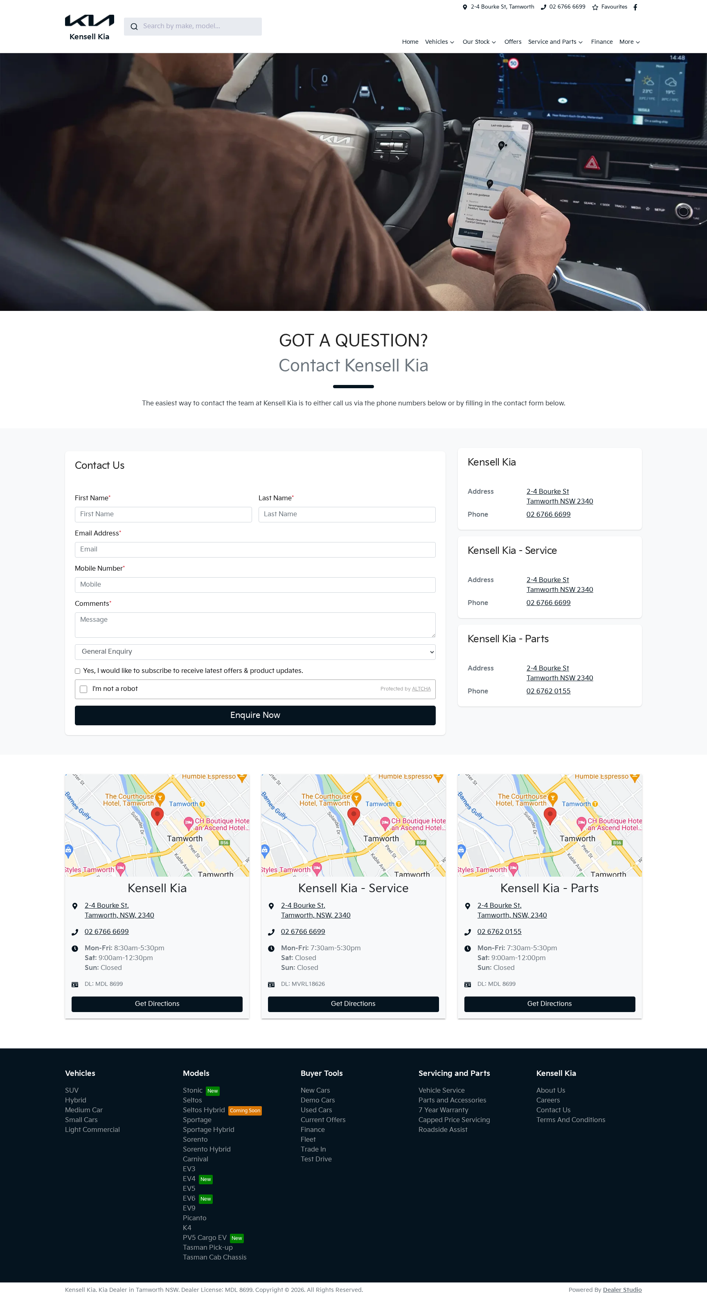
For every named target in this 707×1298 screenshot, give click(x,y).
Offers (513, 41)
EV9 (189, 1209)
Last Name (276, 498)
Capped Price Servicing (454, 1120)
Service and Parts (552, 41)
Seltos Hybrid (204, 1110)
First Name (92, 498)
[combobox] (193, 27)
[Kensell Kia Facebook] (637, 7)
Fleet (308, 1140)
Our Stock (476, 41)
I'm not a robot (115, 689)
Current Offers (323, 1120)
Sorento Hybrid (207, 1150)
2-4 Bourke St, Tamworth (502, 7)
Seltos (192, 1101)
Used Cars (316, 1110)
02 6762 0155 (549, 691)
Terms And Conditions (571, 1120)
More (626, 41)
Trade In (313, 1150)
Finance (602, 41)
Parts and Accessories (452, 1101)
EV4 (189, 1179)
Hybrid (75, 1101)
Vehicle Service (442, 1091)
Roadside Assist (443, 1130)
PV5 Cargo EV (205, 1238)
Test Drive (316, 1159)
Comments (93, 604)
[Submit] (133, 27)
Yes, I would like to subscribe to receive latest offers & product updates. (193, 671)
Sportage (197, 1120)
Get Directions (157, 1004)
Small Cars (81, 1120)
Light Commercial (92, 1130)
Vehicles (436, 41)
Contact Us (553, 1110)
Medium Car (84, 1110)
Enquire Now (255, 715)
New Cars (315, 1091)
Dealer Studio (622, 1290)
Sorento (195, 1140)
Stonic (193, 1091)
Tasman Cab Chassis (215, 1258)
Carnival (195, 1159)
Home (410, 41)
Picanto (195, 1218)
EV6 (189, 1199)
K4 (187, 1228)
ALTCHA (421, 689)
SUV (72, 1091)
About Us (550, 1091)
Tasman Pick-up (208, 1248)
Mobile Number (100, 569)
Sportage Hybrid (208, 1130)
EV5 (189, 1189)
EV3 (189, 1169)
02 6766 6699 (567, 7)
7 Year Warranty (443, 1110)
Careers (548, 1101)
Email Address (98, 534)
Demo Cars (318, 1101)
